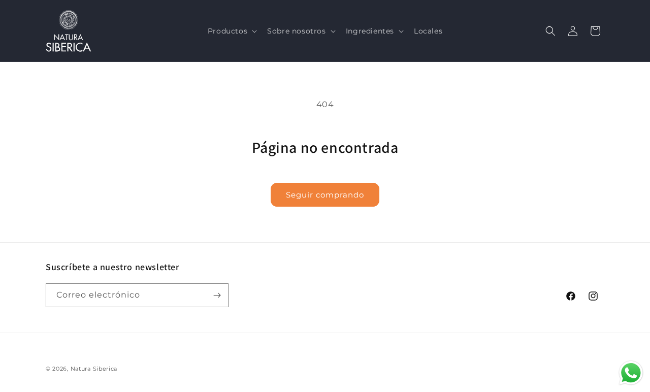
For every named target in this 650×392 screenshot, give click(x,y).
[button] (231, 31)
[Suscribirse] (217, 295)
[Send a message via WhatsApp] (631, 373)
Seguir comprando (325, 195)
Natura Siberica (94, 368)
